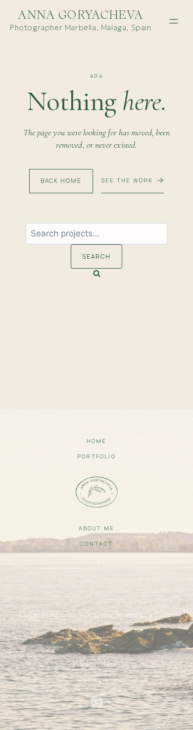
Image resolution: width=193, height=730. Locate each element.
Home (97, 441)
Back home (61, 180)
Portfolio (96, 456)
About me (97, 528)
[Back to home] (96, 492)
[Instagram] (96, 702)
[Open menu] (173, 21)
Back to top (97, 681)
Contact (96, 543)
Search (96, 256)
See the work (127, 180)
